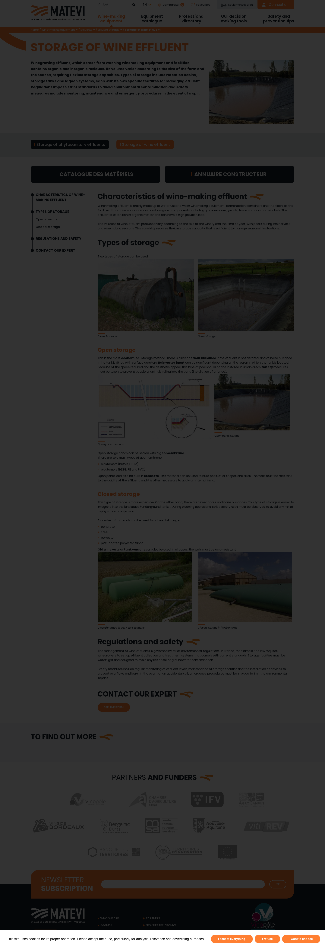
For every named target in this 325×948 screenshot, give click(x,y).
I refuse (267, 938)
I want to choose (301, 938)
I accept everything (231, 938)
